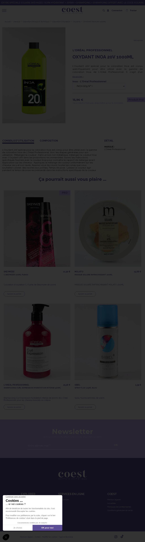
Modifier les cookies (49, 537)
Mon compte (63, 500)
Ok (116, 445)
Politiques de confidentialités (119, 507)
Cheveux (16, 22)
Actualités (111, 503)
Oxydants (76, 22)
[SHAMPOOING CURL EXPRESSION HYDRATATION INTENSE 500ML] (37, 342)
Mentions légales (26, 537)
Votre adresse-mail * (39, 445)
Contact (37, 537)
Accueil (7, 22)
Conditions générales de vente (120, 510)
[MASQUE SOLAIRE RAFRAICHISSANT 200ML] (108, 228)
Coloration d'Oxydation (61, 22)
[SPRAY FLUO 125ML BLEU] (108, 342)
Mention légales (114, 500)
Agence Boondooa (66, 537)
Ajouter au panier (14, 294)
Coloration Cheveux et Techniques (36, 22)
